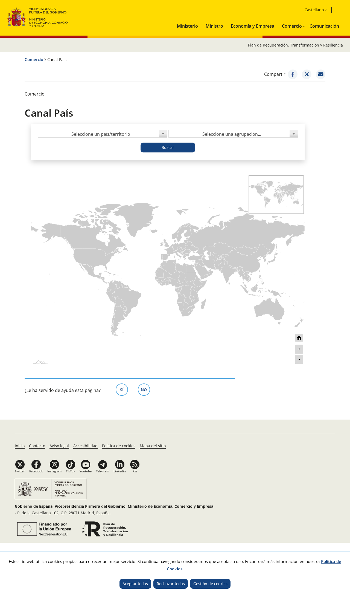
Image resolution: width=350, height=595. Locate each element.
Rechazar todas (171, 583)
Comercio (292, 26)
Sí (124, 389)
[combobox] (102, 134)
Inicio (20, 445)
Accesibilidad (85, 445)
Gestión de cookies (210, 583)
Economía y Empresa (252, 26)
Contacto (37, 445)
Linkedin (119, 471)
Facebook (36, 471)
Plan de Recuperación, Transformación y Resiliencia (295, 45)
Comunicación (324, 26)
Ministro (214, 26)
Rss (135, 471)
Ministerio (187, 26)
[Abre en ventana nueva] (293, 74)
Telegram (102, 471)
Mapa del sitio (153, 445)
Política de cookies (118, 445)
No (145, 389)
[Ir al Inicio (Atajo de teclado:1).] (38, 16)
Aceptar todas (135, 583)
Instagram (54, 471)
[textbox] (102, 134)
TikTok (70, 471)
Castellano (314, 9)
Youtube (86, 471)
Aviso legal (59, 445)
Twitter (20, 471)
